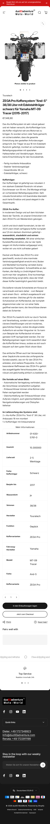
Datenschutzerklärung (25, 809)
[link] (17, 738)
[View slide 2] (25, 682)
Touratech (7, 95)
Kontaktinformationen (21, 813)
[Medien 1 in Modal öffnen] (42, 23)
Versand (40, 809)
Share (8, 622)
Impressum (32, 813)
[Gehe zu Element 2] (23, 89)
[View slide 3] (28, 682)
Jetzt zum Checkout (25, 614)
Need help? (42, 622)
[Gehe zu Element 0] (20, 89)
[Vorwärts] (46, 3)
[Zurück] (3, 3)
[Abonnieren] (42, 765)
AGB (34, 809)
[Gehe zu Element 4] (29, 89)
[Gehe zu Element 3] (26, 89)
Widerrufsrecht (12, 809)
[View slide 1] (21, 682)
